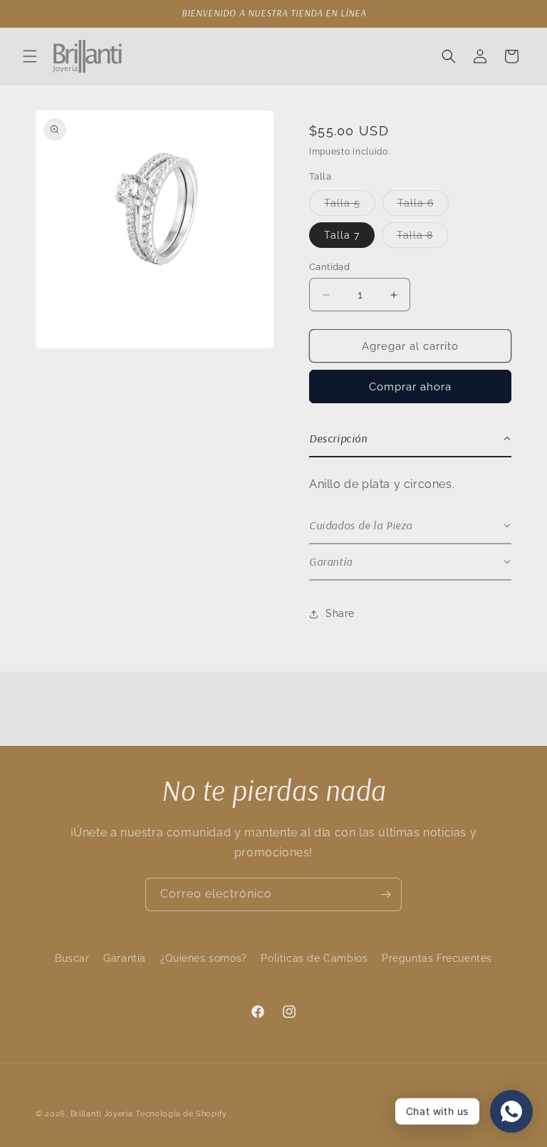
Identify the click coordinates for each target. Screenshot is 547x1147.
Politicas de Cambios (314, 958)
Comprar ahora (410, 386)
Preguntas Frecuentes (437, 958)
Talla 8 (422, 238)
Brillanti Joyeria (102, 1114)
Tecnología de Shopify (181, 1114)
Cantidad (329, 266)
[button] (30, 56)
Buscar (72, 958)
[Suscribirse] (385, 894)
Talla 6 (423, 206)
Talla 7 (342, 235)
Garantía (124, 958)
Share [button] (340, 613)
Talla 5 (349, 206)
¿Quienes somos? (203, 958)
